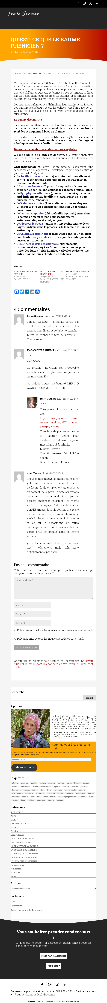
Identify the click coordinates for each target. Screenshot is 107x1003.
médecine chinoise (55, 793)
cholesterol (25, 786)
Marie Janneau (24, 73)
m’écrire (84, 732)
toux (23, 800)
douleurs (84, 786)
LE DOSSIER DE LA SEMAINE (24, 857)
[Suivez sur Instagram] (84, 3)
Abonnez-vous (24, 767)
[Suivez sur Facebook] (78, 3)
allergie (15, 783)
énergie (51, 800)
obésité (25, 797)
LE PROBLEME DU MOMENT (24, 861)
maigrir (82, 790)
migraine (29, 793)
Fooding (14, 831)
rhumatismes (49, 797)
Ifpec (13, 901)
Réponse (87, 316)
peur (32, 797)
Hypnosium (16, 905)
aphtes (43, 783)
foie (42, 790)
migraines (40, 793)
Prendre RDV (53, 966)
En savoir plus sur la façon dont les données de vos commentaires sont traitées (53, 664)
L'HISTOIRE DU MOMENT (22, 838)
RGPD (58, 1001)
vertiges (31, 800)
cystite (57, 786)
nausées (91, 793)
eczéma (26, 790)
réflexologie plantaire (67, 797)
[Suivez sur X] (90, 3)
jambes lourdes (70, 790)
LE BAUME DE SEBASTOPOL (52, 272)
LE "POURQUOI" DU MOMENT (24, 853)
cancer (86, 783)
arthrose (51, 783)
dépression (16, 790)
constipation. (46, 786)
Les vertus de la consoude (77, 271)
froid (49, 790)
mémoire (69, 793)
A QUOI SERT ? (17, 812)
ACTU (13, 816)
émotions (41, 800)
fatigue (35, 790)
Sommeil (82, 797)
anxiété (34, 783)
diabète (66, 786)
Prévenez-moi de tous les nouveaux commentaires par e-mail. (55, 630)
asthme (61, 783)
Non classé (16, 869)
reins (39, 797)
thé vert (15, 800)
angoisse (24, 783)
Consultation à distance (53, 956)
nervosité (16, 797)
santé (13, 876)
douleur (75, 786)
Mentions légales (48, 1001)
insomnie (58, 790)
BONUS (14, 820)
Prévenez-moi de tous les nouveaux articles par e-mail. (50, 638)
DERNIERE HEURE (19, 823)
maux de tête (17, 793)
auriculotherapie (74, 783)
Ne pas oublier (17, 865)
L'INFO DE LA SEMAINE (22, 842)
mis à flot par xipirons (70, 1001)
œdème (60, 800)
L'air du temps (17, 835)
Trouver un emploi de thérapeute (26, 910)
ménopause (80, 793)
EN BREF (15, 827)
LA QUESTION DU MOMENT (24, 850)
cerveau (15, 786)
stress (91, 797)
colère (35, 786)
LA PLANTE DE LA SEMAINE (24, 51)
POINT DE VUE (18, 872)
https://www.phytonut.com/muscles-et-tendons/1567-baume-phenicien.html (59, 422)
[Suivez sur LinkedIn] (96, 3)
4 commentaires (76, 73)
